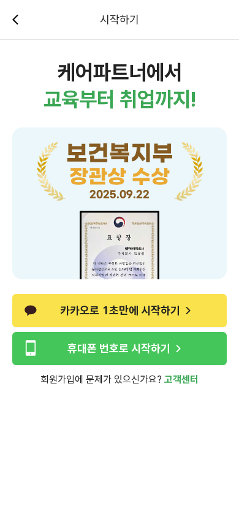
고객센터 (181, 379)
